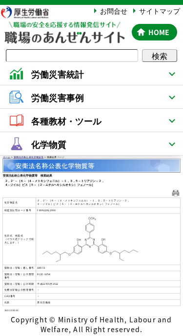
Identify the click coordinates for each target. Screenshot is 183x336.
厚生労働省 (29, 12)
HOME (158, 32)
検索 (159, 55)
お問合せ (113, 11)
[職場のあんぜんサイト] (64, 27)
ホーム (6, 157)
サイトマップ (159, 11)
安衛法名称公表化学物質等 (29, 157)
